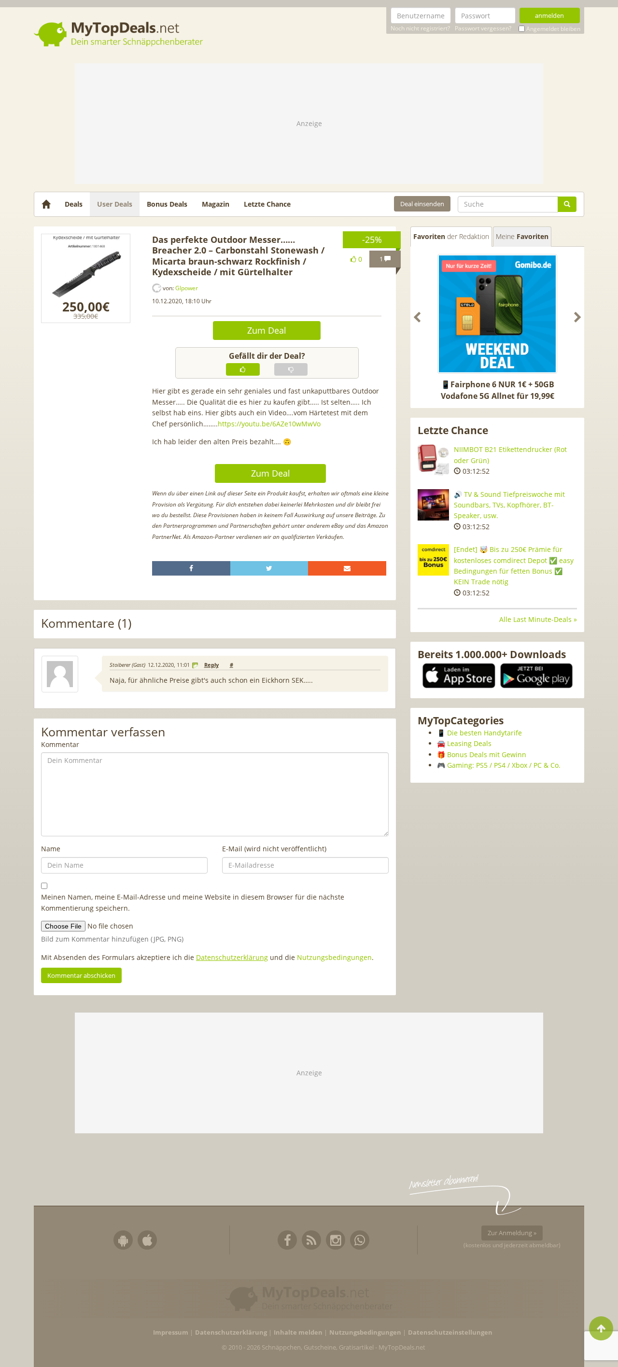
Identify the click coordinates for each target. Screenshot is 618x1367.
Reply (211, 665)
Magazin (215, 204)
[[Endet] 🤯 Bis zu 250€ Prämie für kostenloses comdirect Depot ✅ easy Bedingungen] (433, 560)
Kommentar (60, 744)
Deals (74, 204)
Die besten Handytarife (484, 732)
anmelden (549, 15)
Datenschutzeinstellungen (450, 1332)
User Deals (114, 204)
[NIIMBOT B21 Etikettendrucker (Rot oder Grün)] (433, 460)
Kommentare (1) (86, 623)
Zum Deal (266, 330)
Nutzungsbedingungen (334, 957)
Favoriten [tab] (451, 236)
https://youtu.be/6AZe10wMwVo (269, 423)
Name (50, 848)
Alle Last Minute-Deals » (538, 619)
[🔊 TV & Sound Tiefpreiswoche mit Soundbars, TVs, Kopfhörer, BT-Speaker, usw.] (433, 505)
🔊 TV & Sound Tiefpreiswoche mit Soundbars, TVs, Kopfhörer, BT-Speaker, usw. (509, 505)
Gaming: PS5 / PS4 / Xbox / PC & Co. (504, 765)
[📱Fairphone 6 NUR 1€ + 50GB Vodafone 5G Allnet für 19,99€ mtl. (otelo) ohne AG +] (497, 314)
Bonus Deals (167, 204)
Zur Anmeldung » (512, 1232)
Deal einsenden (422, 203)
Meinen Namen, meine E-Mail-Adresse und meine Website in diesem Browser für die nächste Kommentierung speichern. (192, 902)
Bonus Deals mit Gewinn (486, 754)
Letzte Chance (267, 204)
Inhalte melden (298, 1332)
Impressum (170, 1332)
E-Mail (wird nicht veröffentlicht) (274, 848)
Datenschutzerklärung (232, 957)
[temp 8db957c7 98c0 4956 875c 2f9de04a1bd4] (85, 278)
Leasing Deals (469, 743)
